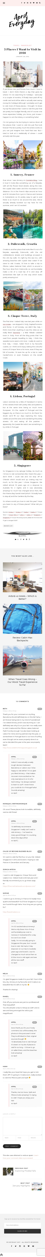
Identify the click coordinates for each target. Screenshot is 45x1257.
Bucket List (8, 526)
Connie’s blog (31, 180)
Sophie (6, 893)
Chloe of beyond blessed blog (17, 851)
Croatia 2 (33, 512)
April (23, 536)
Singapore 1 (37, 515)
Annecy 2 (19, 512)
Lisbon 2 (29, 515)
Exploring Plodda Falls (25, 1171)
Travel (16, 45)
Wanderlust (26, 45)
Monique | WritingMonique (15, 804)
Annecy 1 (11, 512)
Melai (5, 973)
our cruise (7, 324)
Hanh (5, 1066)
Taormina (16, 333)
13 (17, 539)
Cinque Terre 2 (13, 515)
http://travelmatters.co (11, 912)
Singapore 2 (6, 517)
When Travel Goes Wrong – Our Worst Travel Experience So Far (22, 682)
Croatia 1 (26, 512)
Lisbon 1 (22, 515)
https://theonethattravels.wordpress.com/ (19, 886)
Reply (39, 709)
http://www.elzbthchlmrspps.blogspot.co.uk (20, 748)
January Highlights (21, 1186)
